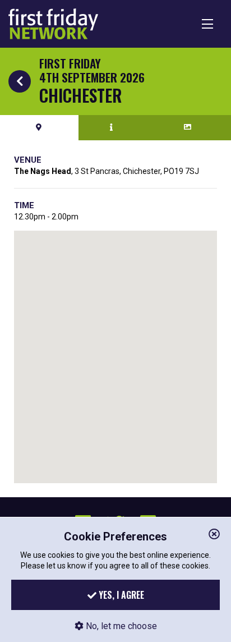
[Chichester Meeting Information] (111, 127)
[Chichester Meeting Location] (39, 127)
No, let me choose (120, 626)
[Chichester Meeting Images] (188, 127)
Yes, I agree (120, 595)
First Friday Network (53, 23)
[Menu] (207, 24)
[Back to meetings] (19, 81)
